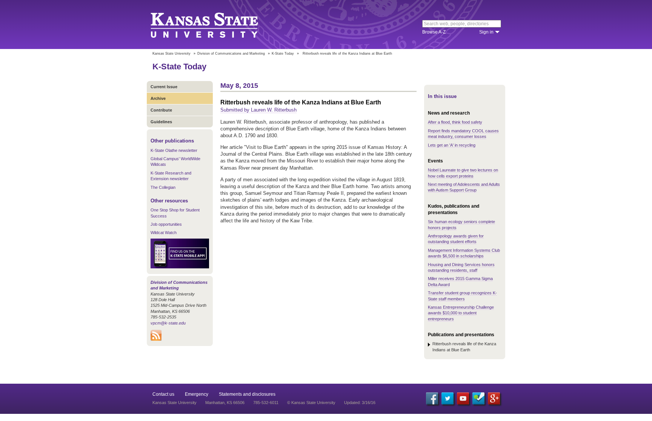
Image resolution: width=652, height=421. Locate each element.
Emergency (196, 394)
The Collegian (163, 187)
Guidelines (161, 121)
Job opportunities (166, 224)
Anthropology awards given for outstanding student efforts (456, 239)
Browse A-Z (434, 32)
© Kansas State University (311, 402)
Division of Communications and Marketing (231, 53)
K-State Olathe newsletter (174, 150)
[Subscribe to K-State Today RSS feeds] (156, 339)
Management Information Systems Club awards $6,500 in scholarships (464, 253)
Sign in (486, 32)
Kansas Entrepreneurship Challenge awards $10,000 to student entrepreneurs (461, 313)
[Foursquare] (478, 398)
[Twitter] (447, 398)
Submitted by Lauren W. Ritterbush (258, 110)
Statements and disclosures (247, 394)
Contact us (163, 394)
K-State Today (283, 53)
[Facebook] (432, 398)
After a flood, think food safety (455, 122)
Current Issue (164, 86)
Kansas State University (214, 24)
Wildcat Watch (164, 232)
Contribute (161, 110)
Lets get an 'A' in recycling (451, 145)
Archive (158, 98)
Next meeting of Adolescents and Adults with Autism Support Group (464, 187)
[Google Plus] (494, 398)
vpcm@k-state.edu (168, 323)
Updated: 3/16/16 (359, 402)
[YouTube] (463, 398)
